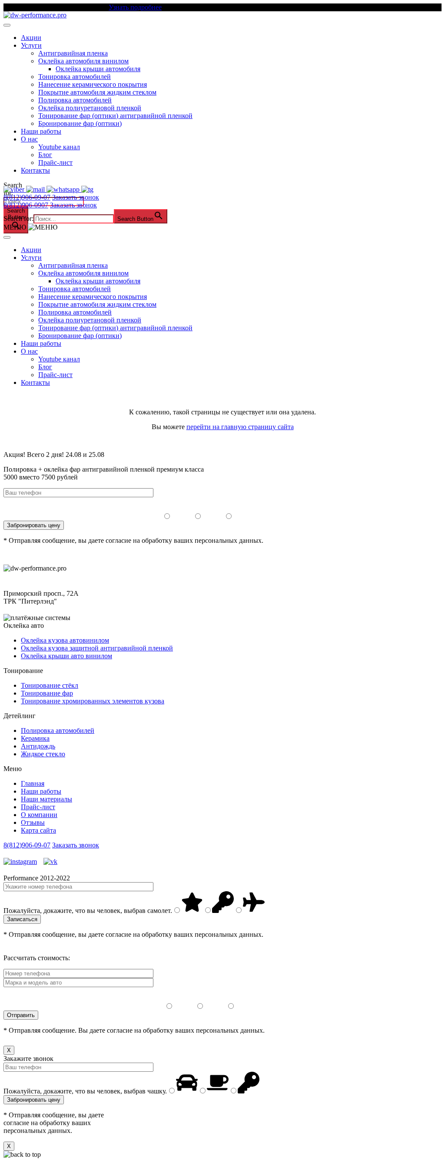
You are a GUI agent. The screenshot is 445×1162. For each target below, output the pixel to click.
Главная (32, 783)
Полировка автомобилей (75, 100)
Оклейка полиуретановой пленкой (89, 108)
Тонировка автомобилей (74, 76)
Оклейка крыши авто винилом (66, 656)
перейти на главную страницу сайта (240, 426)
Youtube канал (59, 147)
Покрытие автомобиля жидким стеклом (97, 92)
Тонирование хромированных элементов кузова (92, 701)
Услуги (31, 45)
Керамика (35, 738)
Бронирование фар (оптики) (80, 123)
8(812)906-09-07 (26, 197)
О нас (29, 139)
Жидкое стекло (43, 754)
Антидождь (38, 746)
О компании (39, 814)
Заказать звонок (75, 197)
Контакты (35, 170)
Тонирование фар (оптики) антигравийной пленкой (115, 115)
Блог (45, 154)
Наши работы (41, 131)
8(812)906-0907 (25, 205)
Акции (31, 37)
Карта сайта (38, 830)
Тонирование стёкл (49, 685)
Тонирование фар (47, 693)
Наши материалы (46, 799)
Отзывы (33, 822)
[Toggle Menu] (6, 25)
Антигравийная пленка (73, 53)
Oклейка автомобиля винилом (83, 61)
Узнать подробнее (135, 7)
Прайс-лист (55, 162)
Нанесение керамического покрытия (92, 84)
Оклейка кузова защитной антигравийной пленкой (97, 648)
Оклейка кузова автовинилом (65, 640)
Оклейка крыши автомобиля (98, 68)
